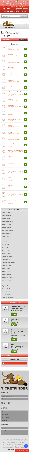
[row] (14, 49)
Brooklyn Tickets (6, 248)
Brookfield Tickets (7, 245)
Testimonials (5, 433)
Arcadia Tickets (6, 218)
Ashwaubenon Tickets (8, 221)
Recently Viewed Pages (22, 450)
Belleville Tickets (6, 233)
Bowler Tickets (6, 242)
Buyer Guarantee (6, 431)
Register (9, 1)
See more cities (6, 355)
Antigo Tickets (6, 212)
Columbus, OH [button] (14, 302)
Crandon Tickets (6, 265)
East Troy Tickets (6, 280)
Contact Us (25, 1)
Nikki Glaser (15, 319)
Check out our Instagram (8, 399)
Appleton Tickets (6, 215)
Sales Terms (5, 414)
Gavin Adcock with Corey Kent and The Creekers (18, 332)
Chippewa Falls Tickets (8, 262)
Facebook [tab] (7, 363)
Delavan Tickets (6, 274)
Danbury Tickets (6, 271)
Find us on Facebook (7, 396)
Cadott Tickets (6, 253)
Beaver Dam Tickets (7, 230)
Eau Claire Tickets (7, 283)
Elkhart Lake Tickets (7, 289)
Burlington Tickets (7, 250)
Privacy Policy (5, 417)
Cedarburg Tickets (7, 256)
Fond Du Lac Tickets (7, 297)
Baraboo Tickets (6, 224)
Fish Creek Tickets (7, 294)
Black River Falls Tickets (8, 239)
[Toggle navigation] (24, 24)
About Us (4, 428)
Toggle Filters (23, 39)
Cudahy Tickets (6, 268)
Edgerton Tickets (6, 286)
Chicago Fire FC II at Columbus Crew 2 (18, 308)
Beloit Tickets (5, 236)
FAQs (3, 411)
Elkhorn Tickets (6, 292)
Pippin (13, 344)
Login (2, 1)
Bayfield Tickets (6, 227)
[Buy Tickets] (25, 49)
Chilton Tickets (6, 259)
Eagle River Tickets (7, 277)
